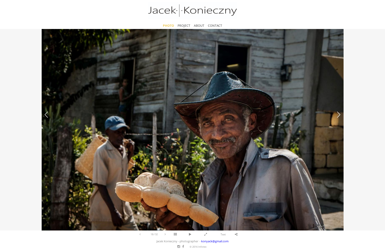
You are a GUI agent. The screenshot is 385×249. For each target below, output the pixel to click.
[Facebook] (183, 246)
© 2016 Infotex (198, 246)
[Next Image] (165, 234)
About (199, 25)
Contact (215, 25)
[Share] (242, 234)
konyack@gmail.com (215, 241)
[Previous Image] (140, 234)
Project (184, 25)
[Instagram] (178, 246)
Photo (168, 25)
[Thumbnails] (181, 234)
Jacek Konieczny (192, 10)
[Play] (196, 234)
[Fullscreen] (211, 234)
